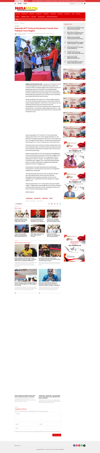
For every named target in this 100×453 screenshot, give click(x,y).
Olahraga (60, 13)
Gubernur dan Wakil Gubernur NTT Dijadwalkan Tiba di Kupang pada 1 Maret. (53, 235)
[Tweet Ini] (52, 204)
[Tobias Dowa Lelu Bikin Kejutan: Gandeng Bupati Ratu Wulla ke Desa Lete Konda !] (22, 229)
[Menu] (15, 3)
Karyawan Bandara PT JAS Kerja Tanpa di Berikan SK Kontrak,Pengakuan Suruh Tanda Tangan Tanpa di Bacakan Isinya (75, 48)
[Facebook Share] (49, 204)
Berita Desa (24, 13)
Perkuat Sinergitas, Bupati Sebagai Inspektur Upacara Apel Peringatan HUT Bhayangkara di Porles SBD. (26, 284)
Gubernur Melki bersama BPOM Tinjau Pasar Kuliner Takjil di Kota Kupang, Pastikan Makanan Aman (21, 220)
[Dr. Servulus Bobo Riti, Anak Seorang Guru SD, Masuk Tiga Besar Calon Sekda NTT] (38, 214)
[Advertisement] (43, 123)
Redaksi (19, 3)
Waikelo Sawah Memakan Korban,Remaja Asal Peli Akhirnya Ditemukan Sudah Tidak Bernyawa (75, 38)
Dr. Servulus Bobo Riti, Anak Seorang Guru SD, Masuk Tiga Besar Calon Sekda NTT (38, 220)
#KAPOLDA (45, 198)
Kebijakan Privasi (25, 16)
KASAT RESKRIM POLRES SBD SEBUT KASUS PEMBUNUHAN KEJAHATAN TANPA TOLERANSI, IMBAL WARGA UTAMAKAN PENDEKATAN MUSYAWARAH (25, 259)
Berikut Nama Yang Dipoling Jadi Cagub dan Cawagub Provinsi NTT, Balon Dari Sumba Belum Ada (75, 33)
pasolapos (19, 33)
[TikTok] (84, 445)
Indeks (25, 3)
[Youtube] (79, 445)
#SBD (24, 33)
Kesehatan (38, 13)
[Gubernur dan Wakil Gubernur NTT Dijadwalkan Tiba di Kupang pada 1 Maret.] (54, 229)
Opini (73, 13)
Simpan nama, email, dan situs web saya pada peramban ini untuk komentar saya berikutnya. (38, 431)
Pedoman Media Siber (52, 16)
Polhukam (31, 13)
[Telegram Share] (57, 204)
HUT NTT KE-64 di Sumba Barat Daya (32, 33)
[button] (82, 3)
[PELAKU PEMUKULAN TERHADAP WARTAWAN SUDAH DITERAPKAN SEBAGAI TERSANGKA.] (26, 343)
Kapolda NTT (43, 33)
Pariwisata (53, 13)
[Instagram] (77, 445)
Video (16, 19)
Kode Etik (33, 16)
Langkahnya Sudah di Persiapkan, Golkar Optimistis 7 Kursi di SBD (75, 43)
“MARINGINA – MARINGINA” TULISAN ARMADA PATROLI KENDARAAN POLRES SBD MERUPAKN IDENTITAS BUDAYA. (49, 397)
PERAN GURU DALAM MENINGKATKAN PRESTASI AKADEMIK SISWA (73, 57)
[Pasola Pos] (26, 8)
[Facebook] (74, 445)
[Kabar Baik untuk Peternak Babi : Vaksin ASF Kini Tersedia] (38, 229)
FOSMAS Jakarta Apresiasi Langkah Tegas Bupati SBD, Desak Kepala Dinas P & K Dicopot (75, 52)
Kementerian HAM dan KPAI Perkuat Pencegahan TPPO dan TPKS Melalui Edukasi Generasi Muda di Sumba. (49, 259)
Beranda (17, 13)
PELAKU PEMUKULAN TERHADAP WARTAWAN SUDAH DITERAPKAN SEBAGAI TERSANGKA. (25, 396)
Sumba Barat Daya (50, 33)
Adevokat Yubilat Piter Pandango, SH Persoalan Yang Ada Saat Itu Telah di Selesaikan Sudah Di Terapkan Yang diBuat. (49, 284)
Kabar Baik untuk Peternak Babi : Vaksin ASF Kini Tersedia (37, 235)
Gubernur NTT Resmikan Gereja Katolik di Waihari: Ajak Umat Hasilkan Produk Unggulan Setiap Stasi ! (53, 220)
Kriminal (78, 13)
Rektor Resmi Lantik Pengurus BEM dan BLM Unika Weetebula (75, 28)
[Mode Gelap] (84, 3)
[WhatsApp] (82, 445)
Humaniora (67, 13)
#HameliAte (29, 198)
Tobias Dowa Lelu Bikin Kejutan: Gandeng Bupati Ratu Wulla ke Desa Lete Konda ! (21, 235)
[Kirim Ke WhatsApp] (60, 204)
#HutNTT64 (37, 198)
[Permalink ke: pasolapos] (16, 33)
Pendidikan (46, 13)
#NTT (51, 198)
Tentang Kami (41, 16)
